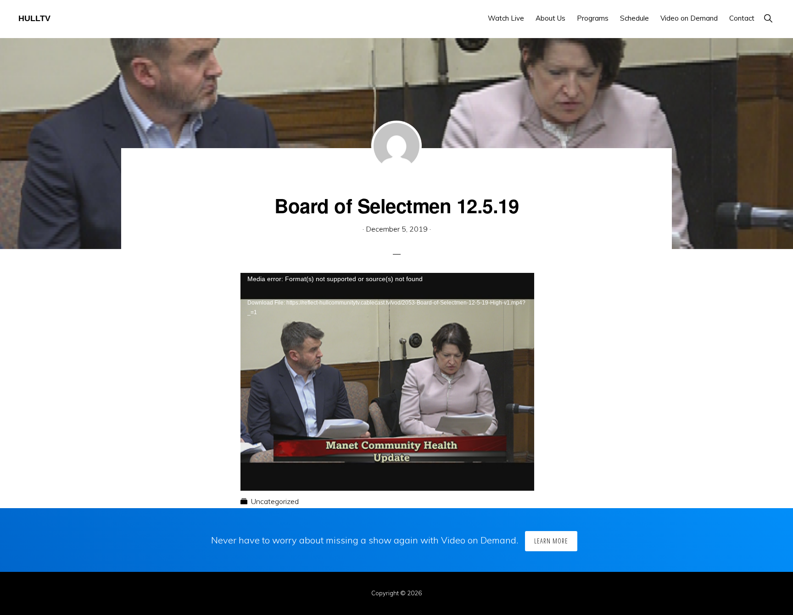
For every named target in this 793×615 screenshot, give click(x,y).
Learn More (551, 541)
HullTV (34, 18)
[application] (387, 355)
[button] (768, 18)
